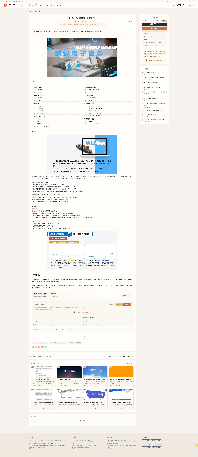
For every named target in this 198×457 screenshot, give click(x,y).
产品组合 (46, 342)
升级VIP (119, 304)
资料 (35, 5)
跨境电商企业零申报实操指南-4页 (152, 87)
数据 (29, 5)
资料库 (40, 454)
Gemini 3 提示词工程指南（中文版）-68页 (154, 119)
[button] (82, 57)
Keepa (34, 342)
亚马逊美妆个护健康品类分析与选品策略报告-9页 (120, 402)
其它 (60, 5)
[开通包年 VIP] (179, 5)
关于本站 (8, 1)
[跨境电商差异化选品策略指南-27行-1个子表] (69, 394)
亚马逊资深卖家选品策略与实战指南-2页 (42, 402)
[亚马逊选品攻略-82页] (69, 372)
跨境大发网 (155, 454)
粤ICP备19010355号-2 (164, 454)
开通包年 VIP (125, 295)
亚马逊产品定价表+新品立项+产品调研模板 (154, 77)
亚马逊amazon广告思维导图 (150, 98)
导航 (53, 5)
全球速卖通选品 (53, 342)
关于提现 (18, 1)
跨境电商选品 (78, 342)
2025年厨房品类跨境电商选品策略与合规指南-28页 (121, 380)
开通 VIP (30, 454)
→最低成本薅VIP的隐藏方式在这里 (83, 312)
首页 (22, 5)
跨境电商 (156, 447)
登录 (84, 420)
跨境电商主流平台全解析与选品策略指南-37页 (41, 356)
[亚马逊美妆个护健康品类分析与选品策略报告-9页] (121, 394)
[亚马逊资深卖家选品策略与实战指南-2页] (43, 394)
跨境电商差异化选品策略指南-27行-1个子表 (69, 402)
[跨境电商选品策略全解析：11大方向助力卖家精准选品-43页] (95, 394)
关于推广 (22, 1)
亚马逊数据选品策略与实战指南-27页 (94, 379)
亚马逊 (146, 440)
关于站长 (3, 1)
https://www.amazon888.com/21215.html (50, 329)
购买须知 (45, 454)
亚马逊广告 (156, 440)
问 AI (174, 5)
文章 (47, 5)
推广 (132, 21)
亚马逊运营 (147, 444)
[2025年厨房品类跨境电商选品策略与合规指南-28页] (121, 372)
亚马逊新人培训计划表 (149, 72)
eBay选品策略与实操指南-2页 (40, 379)
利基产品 (60, 342)
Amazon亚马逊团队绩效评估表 (151, 115)
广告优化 (146, 447)
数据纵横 (66, 342)
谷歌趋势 (71, 342)
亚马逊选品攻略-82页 (64, 379)
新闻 (41, 5)
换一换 (130, 363)
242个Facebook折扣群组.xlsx (151, 82)
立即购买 (127, 304)
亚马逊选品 (39, 342)
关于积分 (13, 1)
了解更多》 (31, 448)
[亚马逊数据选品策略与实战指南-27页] (95, 372)
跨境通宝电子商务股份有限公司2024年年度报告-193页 (121, 356)
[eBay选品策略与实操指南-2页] (43, 372)
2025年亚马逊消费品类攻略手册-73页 (153, 110)
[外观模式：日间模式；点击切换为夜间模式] (186, 5)
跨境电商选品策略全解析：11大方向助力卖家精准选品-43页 (95, 402)
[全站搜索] (183, 5)
